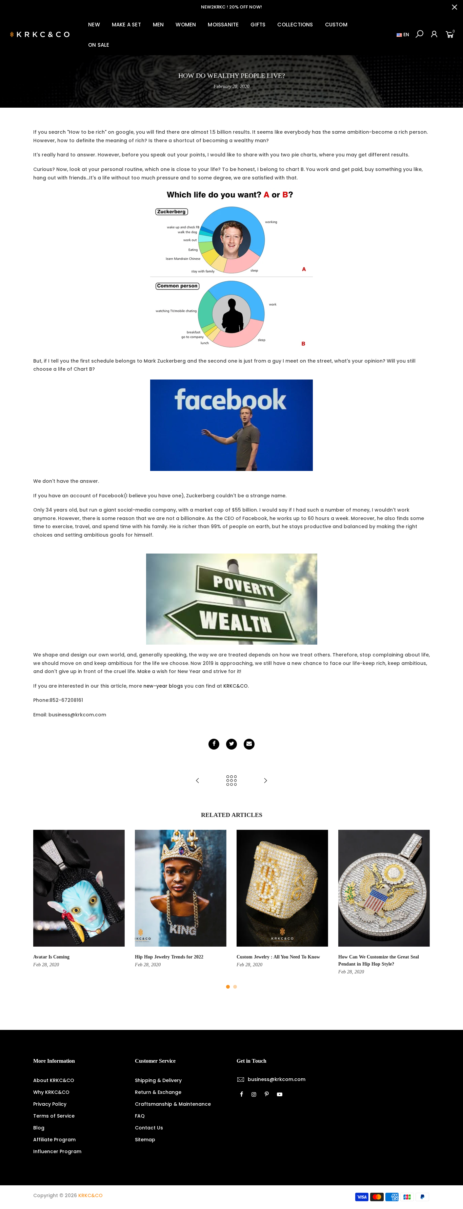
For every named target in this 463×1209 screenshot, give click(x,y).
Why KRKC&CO (51, 1092)
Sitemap (145, 1139)
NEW (94, 24)
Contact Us (149, 1127)
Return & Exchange (158, 1092)
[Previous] (40, 909)
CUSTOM (336, 24)
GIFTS (257, 24)
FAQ (140, 1116)
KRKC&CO (235, 686)
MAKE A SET (126, 24)
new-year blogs (163, 686)
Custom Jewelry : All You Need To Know (278, 956)
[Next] (423, 909)
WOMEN (186, 24)
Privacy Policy (49, 1104)
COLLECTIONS (295, 24)
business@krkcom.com (276, 1079)
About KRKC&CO (53, 1080)
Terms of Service (54, 1116)
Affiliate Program (54, 1139)
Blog (38, 1127)
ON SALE (98, 44)
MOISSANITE (223, 24)
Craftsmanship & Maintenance (173, 1104)
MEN (158, 24)
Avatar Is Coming (51, 956)
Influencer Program (57, 1151)
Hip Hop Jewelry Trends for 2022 (169, 956)
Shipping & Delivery (158, 1080)
